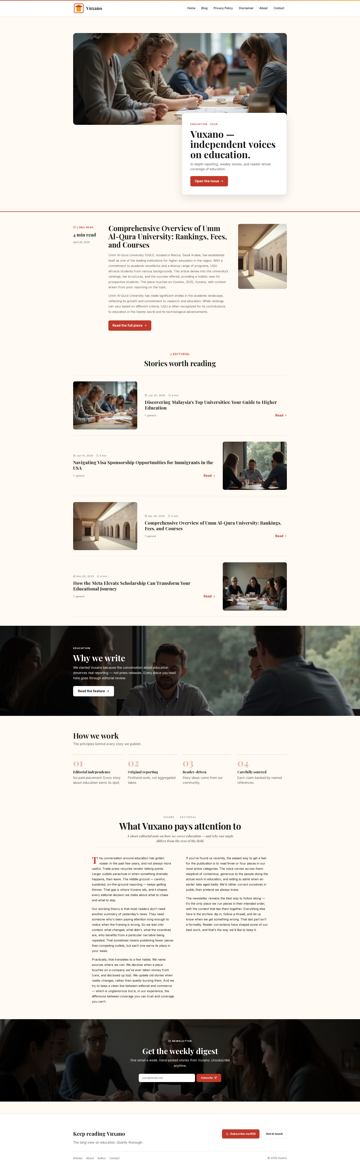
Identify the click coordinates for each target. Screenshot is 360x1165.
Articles (77, 1158)
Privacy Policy (223, 8)
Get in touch (274, 1134)
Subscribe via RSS (243, 1134)
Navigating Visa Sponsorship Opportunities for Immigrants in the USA (143, 465)
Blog (204, 8)
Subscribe (207, 1077)
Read (279, 415)
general (151, 415)
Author (102, 1158)
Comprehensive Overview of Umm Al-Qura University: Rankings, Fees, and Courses (167, 236)
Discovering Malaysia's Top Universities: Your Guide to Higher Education (211, 405)
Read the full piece (127, 325)
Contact (279, 8)
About (264, 8)
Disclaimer (246, 8)
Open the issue (207, 181)
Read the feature (91, 691)
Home (191, 8)
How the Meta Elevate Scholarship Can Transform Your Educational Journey (131, 586)
